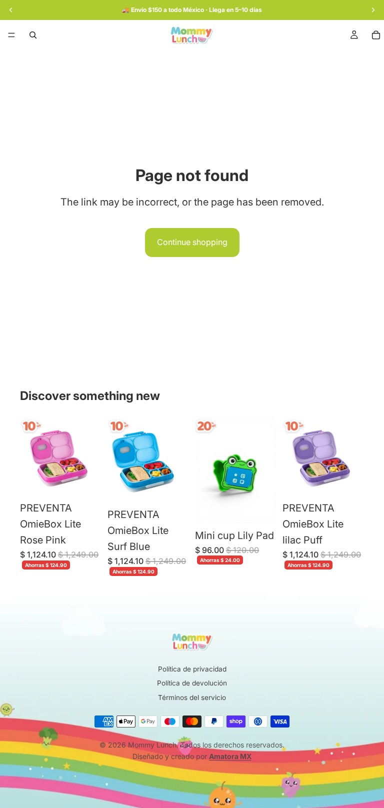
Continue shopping (192, 242)
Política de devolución (192, 683)
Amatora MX (230, 756)
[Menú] (11, 35)
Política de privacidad (192, 669)
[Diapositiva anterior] (31, 455)
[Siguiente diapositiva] (91, 455)
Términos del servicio (192, 698)
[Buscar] (33, 35)
